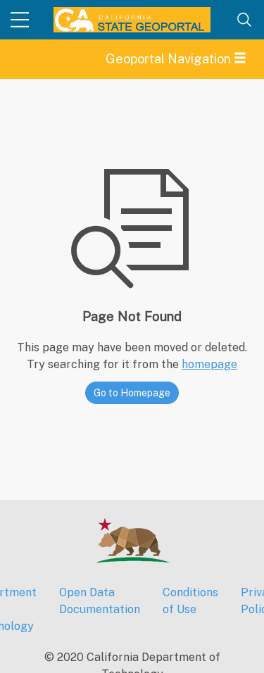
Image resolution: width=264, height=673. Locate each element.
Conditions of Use (190, 601)
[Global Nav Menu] (19, 19)
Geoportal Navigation (170, 58)
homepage (209, 364)
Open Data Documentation (99, 601)
